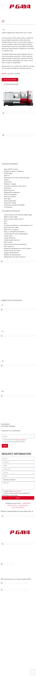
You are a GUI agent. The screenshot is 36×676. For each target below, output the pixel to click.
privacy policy (16, 491)
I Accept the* (12, 491)
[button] (18, 24)
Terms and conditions (21, 439)
